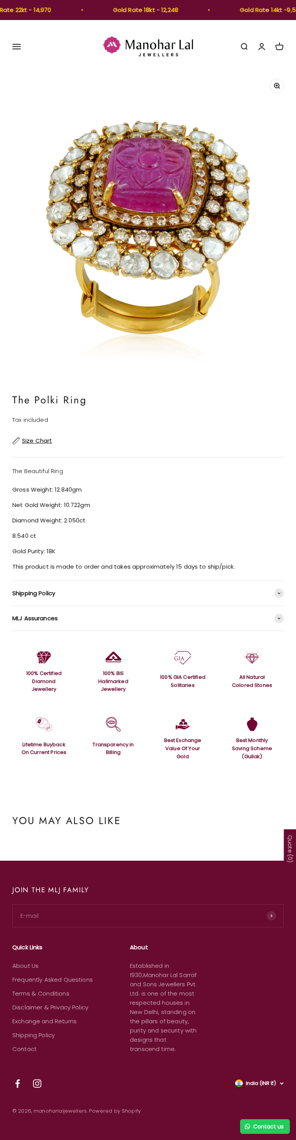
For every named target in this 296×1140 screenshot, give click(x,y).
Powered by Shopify (115, 1111)
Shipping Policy (33, 1035)
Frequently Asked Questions (52, 979)
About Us (25, 966)
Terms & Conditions (40, 993)
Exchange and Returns (44, 1021)
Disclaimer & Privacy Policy (50, 1007)
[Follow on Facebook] (17, 1083)
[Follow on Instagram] (37, 1083)
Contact (24, 1049)
